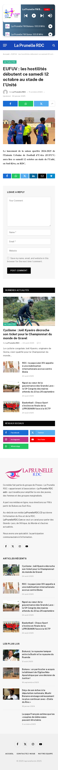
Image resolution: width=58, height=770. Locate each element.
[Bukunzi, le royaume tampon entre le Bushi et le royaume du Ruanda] (11, 655)
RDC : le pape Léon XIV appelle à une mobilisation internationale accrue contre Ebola (38, 587)
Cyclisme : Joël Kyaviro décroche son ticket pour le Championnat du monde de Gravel (27, 334)
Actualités (9, 62)
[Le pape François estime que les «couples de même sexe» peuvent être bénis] (11, 718)
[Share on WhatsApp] (25, 103)
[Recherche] (53, 45)
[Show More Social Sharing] (52, 103)
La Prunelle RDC (19, 92)
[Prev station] (42, 16)
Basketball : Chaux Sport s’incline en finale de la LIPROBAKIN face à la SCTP (36, 406)
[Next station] (25, 16)
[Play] (33, 16)
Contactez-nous (26, 754)
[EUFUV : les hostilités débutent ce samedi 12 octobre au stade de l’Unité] (29, 127)
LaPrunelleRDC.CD (33, 512)
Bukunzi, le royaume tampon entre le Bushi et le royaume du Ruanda (38, 654)
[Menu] (5, 45)
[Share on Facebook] (10, 103)
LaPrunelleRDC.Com (13, 520)
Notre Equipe (45, 754)
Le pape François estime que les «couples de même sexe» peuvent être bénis (38, 717)
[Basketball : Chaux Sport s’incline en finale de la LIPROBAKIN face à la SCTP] (11, 406)
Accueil (6, 54)
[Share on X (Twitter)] (41, 103)
